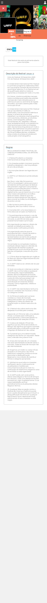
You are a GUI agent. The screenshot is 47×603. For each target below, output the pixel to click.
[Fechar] (3, 8)
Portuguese (14, 49)
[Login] (45, 2)
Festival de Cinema (19, 35)
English (8, 49)
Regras (9, 147)
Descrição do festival (20, 73)
